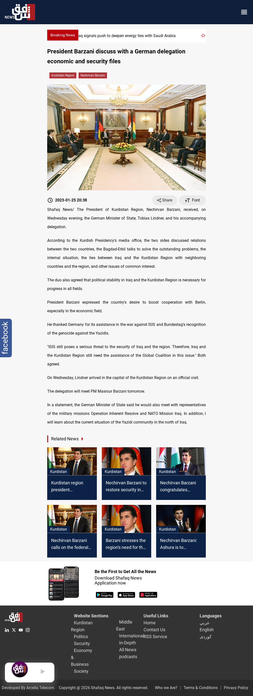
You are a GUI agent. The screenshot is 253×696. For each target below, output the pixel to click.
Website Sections (91, 615)
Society (81, 671)
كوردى (206, 636)
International (131, 635)
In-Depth (127, 642)
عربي (205, 622)
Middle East (124, 625)
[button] (202, 38)
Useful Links (156, 615)
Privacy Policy (236, 687)
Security (82, 643)
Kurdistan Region (62, 75)
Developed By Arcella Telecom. (28, 687)
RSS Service (155, 636)
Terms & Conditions (201, 687)
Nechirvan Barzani (93, 75)
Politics (81, 636)
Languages (211, 615)
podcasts (128, 656)
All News (127, 649)
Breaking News (62, 35)
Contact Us (154, 629)
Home (150, 622)
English (207, 629)
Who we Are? (166, 687)
